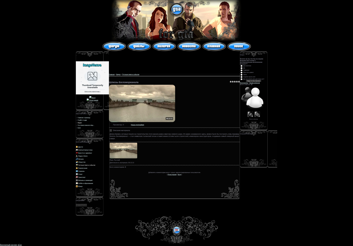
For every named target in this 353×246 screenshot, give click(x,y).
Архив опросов (254, 83)
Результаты (244, 83)
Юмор (80, 186)
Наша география (137, 125)
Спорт (80, 174)
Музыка (81, 159)
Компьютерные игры (85, 150)
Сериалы (81, 171)
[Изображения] (123, 150)
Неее (245, 74)
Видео (118, 74)
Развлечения (82, 168)
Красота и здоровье (85, 153)
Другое (80, 147)
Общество (81, 162)
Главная (112, 74)
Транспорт (81, 177)
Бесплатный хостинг (8, 245)
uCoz (20, 245)
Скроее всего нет (249, 77)
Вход (93, 98)
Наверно (246, 70)
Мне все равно (248, 72)
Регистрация (93, 100)
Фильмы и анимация (85, 180)
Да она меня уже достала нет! (253, 79)
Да (244, 68)
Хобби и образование (85, 183)
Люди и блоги (82, 156)
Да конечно (247, 66)
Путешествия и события (86, 165)
